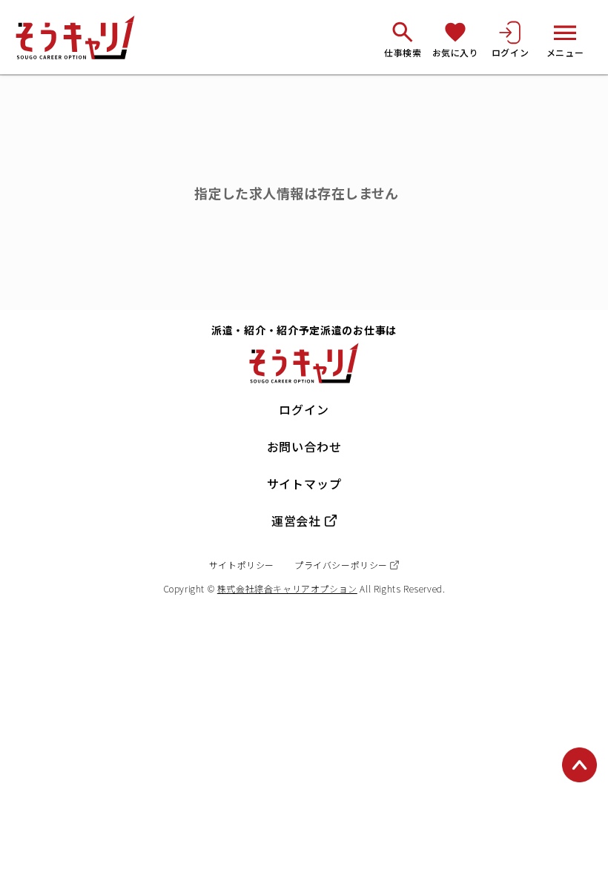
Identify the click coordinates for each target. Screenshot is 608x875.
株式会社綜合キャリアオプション (287, 588)
